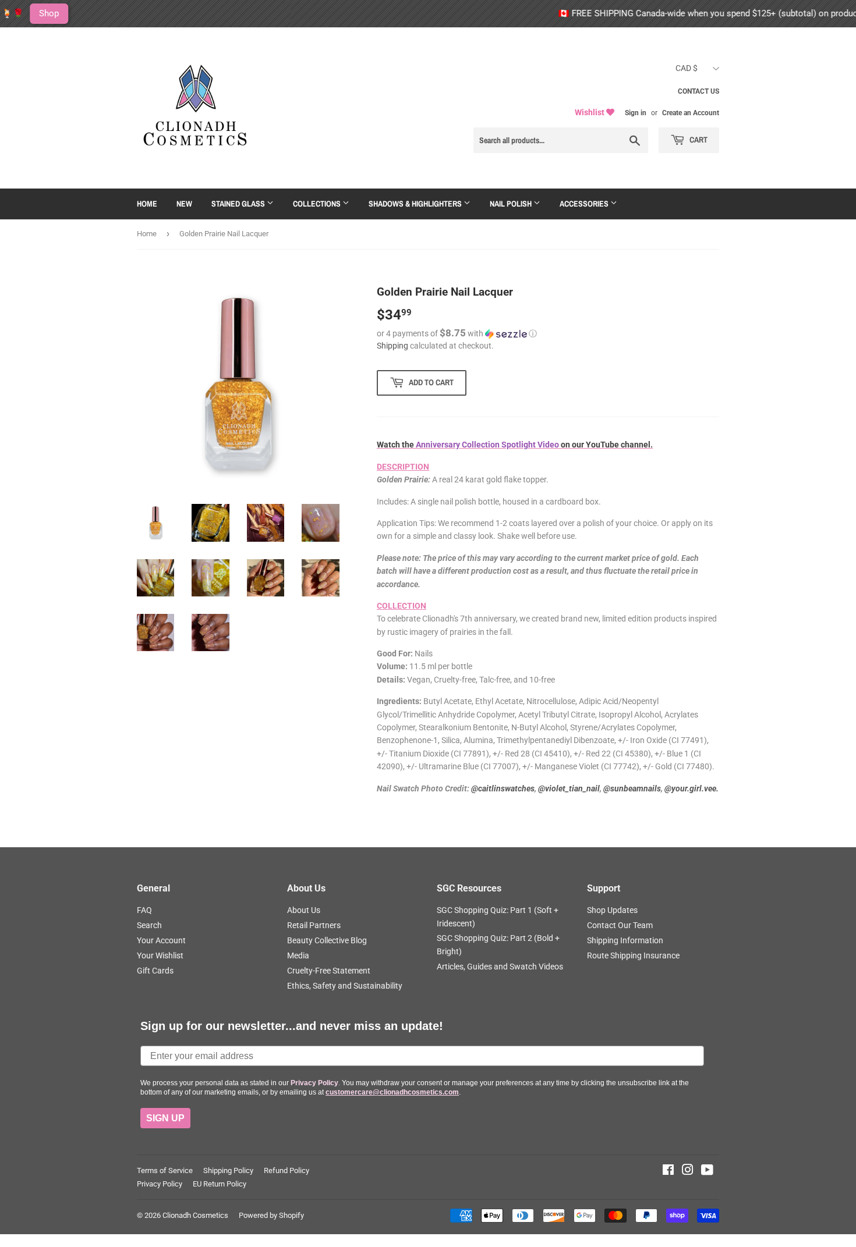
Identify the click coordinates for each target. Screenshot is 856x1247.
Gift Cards (155, 970)
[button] (548, 333)
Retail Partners (314, 925)
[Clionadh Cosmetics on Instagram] (688, 1171)
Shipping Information (625, 940)
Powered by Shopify (271, 1215)
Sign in (635, 113)
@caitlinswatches (503, 788)
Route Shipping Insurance (633, 955)
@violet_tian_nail (569, 788)
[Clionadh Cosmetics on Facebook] (668, 1171)
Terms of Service (165, 1170)
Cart (698, 139)
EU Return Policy (219, 1184)
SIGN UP (165, 1118)
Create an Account (690, 113)
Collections (317, 203)
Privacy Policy (159, 1184)
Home (147, 203)
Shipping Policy (228, 1170)
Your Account (161, 940)
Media (298, 955)
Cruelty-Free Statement (328, 970)
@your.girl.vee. (691, 788)
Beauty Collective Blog (327, 940)
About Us (303, 910)
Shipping (392, 345)
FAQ (144, 910)
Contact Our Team (620, 925)
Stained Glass (239, 203)
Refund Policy (286, 1170)
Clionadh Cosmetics (195, 1215)
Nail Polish (511, 203)
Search (149, 925)
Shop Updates (612, 910)
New (184, 203)
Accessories (585, 203)
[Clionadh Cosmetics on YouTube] (707, 1171)
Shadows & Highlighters (416, 203)
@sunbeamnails (632, 788)
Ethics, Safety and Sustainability (344, 985)
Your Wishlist (160, 955)
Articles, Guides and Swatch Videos (500, 966)
